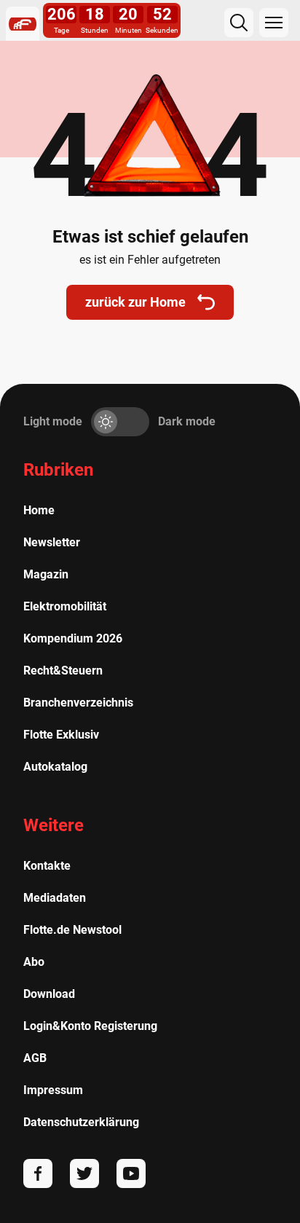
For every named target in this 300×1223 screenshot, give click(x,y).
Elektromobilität (64, 606)
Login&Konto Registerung (90, 1026)
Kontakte (47, 866)
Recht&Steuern (63, 670)
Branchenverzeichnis (78, 702)
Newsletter (51, 542)
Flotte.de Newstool (72, 930)
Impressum (53, 1090)
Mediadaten (54, 898)
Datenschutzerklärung (81, 1122)
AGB (35, 1058)
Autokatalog (55, 767)
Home (39, 510)
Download (49, 994)
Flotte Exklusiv (61, 735)
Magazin (45, 574)
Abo (33, 962)
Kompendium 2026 (72, 638)
